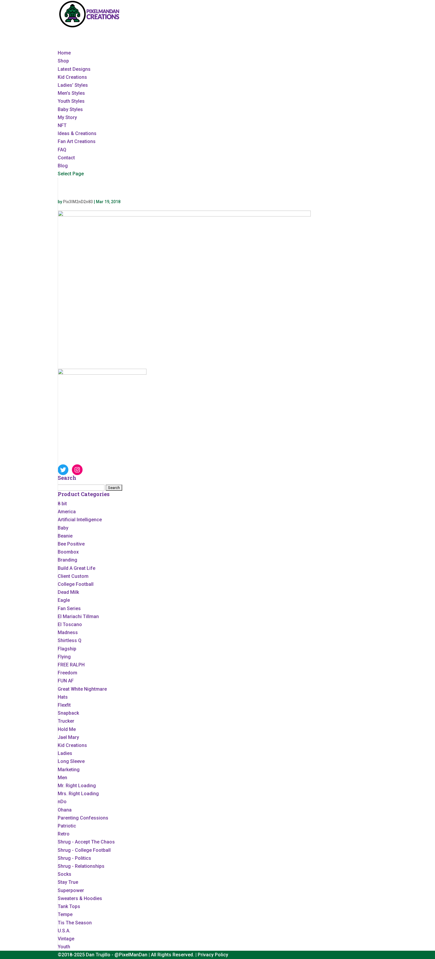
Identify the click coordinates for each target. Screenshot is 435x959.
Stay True (68, 882)
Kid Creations (72, 77)
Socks (64, 874)
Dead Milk (68, 592)
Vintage (66, 939)
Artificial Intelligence (80, 519)
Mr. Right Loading (77, 785)
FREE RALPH (71, 665)
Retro (64, 834)
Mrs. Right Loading (78, 793)
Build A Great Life (76, 568)
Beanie (65, 536)
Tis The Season (75, 923)
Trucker (66, 721)
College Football (76, 584)
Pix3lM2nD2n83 (78, 201)
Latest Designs (74, 69)
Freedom (67, 673)
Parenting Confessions (83, 818)
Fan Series (69, 608)
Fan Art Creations (77, 141)
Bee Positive (71, 544)
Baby (63, 528)
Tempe (65, 914)
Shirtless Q (69, 640)
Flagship (67, 649)
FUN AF (66, 681)
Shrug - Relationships (81, 866)
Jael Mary (68, 737)
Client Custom (73, 576)
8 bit (62, 503)
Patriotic (67, 826)
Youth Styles (71, 101)
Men (62, 777)
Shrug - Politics (74, 858)
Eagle (64, 600)
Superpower (71, 890)
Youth (64, 947)
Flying (64, 657)
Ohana (65, 810)
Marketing (69, 769)
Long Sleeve (71, 761)
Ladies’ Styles (73, 85)
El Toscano (70, 624)
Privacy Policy (213, 955)
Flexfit (64, 705)
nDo (62, 801)
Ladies (65, 753)
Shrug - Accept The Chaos (86, 842)
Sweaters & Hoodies (80, 898)
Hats (63, 697)
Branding (67, 560)
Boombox (68, 552)
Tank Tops (69, 906)
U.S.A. (64, 931)
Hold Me (67, 729)
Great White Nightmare (82, 689)
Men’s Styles (71, 93)
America (67, 511)
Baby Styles (70, 109)
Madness (68, 632)
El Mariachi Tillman (78, 616)
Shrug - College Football (84, 850)
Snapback (68, 713)
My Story (67, 117)
